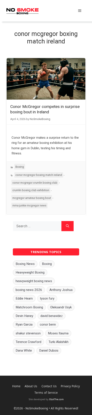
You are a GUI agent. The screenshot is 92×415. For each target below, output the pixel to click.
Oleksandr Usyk (61, 307)
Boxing (19, 166)
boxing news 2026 (29, 290)
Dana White (24, 350)
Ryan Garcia (24, 324)
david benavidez (51, 316)
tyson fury (47, 298)
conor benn (48, 324)
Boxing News (25, 264)
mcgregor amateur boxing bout (31, 198)
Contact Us (49, 386)
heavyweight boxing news (34, 281)
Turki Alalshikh (58, 342)
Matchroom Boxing (29, 307)
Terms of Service (46, 392)
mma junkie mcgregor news (29, 205)
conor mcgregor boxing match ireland (38, 175)
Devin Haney (24, 316)
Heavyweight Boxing (30, 272)
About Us (31, 386)
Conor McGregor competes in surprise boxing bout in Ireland (45, 109)
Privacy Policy (70, 386)
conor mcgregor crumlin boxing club (34, 182)
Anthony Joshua (61, 290)
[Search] (67, 226)
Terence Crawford (28, 342)
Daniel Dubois (48, 350)
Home (16, 386)
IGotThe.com (56, 399)
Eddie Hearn (24, 298)
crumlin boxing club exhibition (30, 190)
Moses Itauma (58, 333)
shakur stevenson (28, 333)
